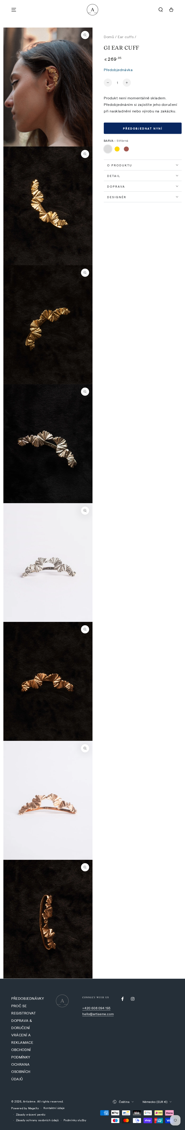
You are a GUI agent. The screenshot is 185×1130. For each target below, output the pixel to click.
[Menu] (14, 10)
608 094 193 (101, 1008)
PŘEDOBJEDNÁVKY (27, 998)
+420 (86, 1008)
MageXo (33, 1108)
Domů (109, 36)
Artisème (29, 1101)
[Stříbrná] (108, 149)
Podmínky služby (75, 1120)
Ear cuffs (126, 36)
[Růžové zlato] (126, 149)
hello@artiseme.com (98, 1014)
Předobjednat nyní (142, 128)
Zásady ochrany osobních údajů (37, 1120)
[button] (160, 10)
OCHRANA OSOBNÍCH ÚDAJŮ (20, 1071)
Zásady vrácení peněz (31, 1114)
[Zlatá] (117, 149)
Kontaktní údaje (54, 1108)
